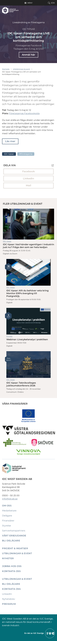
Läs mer (10, 141)
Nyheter (8, 558)
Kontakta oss (11, 571)
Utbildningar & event (21, 69)
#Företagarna (25, 154)
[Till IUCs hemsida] (39, 633)
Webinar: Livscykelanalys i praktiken (28, 321)
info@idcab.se (10, 498)
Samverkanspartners (13, 530)
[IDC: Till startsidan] (10, 10)
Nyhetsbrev (8, 599)
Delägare (7, 515)
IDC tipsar (28, 29)
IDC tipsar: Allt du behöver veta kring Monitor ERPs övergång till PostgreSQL (28, 272)
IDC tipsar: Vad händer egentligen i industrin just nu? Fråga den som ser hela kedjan (28, 224)
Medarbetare (9, 510)
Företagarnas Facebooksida (24, 113)
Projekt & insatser (15, 548)
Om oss (6, 505)
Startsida (5, 69)
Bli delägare (11, 540)
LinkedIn (28, 178)
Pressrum (9, 604)
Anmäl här (28, 54)
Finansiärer (8, 520)
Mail (28, 185)
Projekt (9, 336)
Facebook (28, 171)
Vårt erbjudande (14, 535)
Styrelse (6, 525)
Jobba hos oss (12, 566)
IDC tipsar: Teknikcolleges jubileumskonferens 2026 (28, 364)
